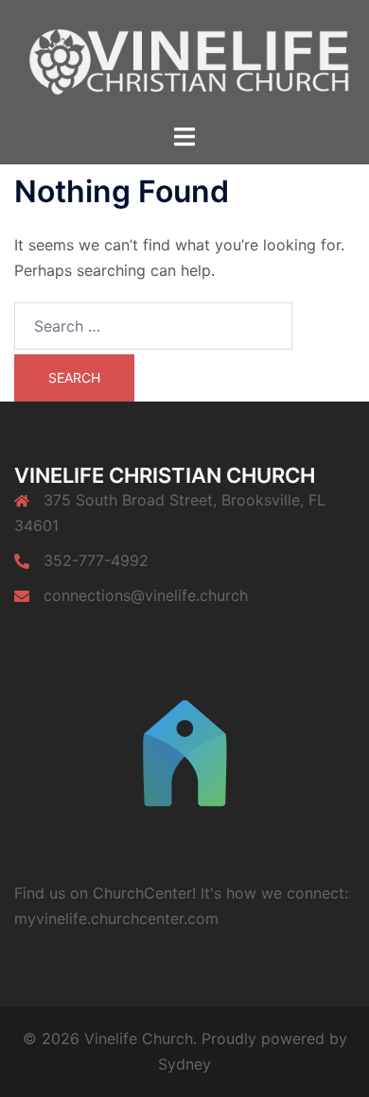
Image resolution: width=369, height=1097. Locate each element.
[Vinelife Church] (184, 60)
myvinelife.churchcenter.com (116, 918)
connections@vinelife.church (146, 595)
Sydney (184, 1063)
